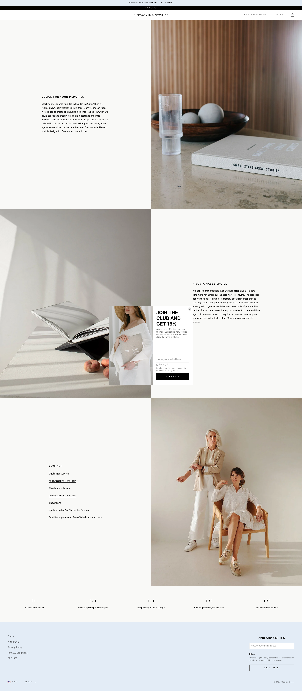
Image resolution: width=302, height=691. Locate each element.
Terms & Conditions (18, 653)
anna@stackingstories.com (62, 495)
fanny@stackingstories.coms (87, 517)
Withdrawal (13, 642)
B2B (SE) (12, 658)
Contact (12, 636)
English (279, 15)
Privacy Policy (15, 647)
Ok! (253, 654)
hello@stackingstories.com (62, 481)
